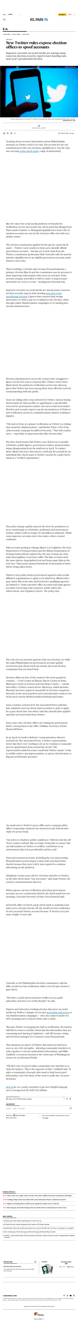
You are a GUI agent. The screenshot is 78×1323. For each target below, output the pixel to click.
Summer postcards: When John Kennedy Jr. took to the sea (22, 1221)
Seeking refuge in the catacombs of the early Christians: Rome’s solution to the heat (36, 1200)
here (46, 1118)
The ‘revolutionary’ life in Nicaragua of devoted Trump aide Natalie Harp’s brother (30, 1232)
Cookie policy (50, 1306)
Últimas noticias (9, 1192)
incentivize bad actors (58, 1012)
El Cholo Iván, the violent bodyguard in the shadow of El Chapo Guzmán (26, 1224)
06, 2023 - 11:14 (38, 128)
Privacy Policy (34, 1306)
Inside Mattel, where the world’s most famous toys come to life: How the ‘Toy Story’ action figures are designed (39, 1228)
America (8, 1108)
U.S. (5, 29)
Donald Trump (16, 34)
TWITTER (8, 39)
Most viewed (7, 1216)
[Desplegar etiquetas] (70, 1108)
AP (39, 126)
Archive (44, 1262)
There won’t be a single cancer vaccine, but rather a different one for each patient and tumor (39, 1196)
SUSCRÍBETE (62, 14)
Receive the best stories (12, 1266)
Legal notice (27, 1306)
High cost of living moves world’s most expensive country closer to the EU (33, 1204)
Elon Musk (21, 1108)
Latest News (25, 34)
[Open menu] (4, 19)
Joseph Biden (7, 34)
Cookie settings (43, 1306)
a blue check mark (29, 151)
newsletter (8, 1262)
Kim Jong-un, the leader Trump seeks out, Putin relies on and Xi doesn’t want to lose (37, 1208)
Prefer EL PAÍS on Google (67, 133)
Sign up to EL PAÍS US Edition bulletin (20, 1099)
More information (11, 1118)
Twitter (15, 1108)
